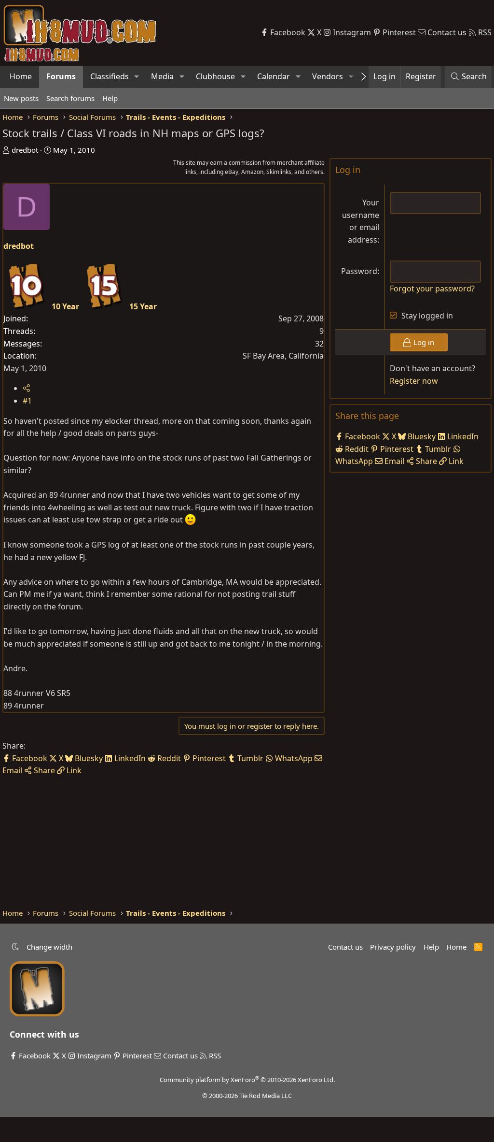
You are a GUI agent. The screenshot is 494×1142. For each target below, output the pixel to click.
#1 (27, 400)
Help (110, 98)
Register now (414, 381)
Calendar (273, 76)
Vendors (327, 76)
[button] (137, 77)
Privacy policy (393, 947)
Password (359, 271)
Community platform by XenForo (247, 1079)
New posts (21, 98)
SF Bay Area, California (283, 355)
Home (21, 76)
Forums (61, 76)
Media (162, 76)
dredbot (25, 150)
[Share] (26, 388)
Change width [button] (49, 947)
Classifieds (109, 76)
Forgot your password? (432, 288)
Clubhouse (215, 76)
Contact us (345, 947)
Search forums (70, 98)
